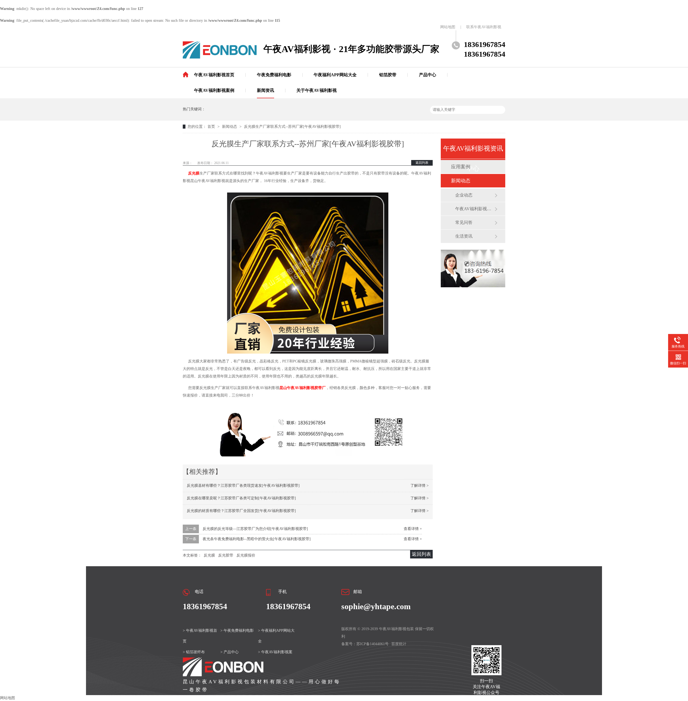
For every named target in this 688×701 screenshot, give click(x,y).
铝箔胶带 (387, 74)
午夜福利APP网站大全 (335, 74)
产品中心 (427, 74)
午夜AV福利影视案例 (214, 90)
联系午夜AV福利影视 (483, 27)
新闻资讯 (265, 90)
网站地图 (447, 27)
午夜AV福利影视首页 (214, 74)
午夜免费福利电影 (274, 74)
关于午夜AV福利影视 (316, 90)
